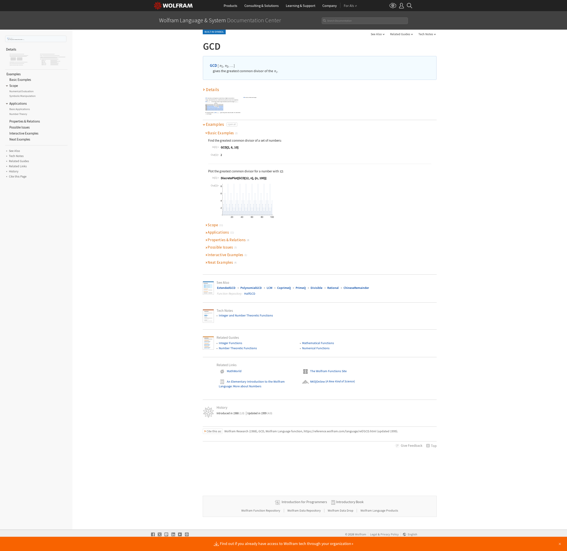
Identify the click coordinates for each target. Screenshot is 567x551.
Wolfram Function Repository (261, 510)
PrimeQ (301, 288)
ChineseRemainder (356, 288)
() (340, 382)
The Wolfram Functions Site (328, 371)
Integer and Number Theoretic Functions (246, 315)
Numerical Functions (316, 348)
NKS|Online (317, 382)
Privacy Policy (390, 534)
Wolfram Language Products (379, 510)
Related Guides (400, 34)
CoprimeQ (284, 288)
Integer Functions (230, 343)
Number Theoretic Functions (238, 348)
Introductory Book (350, 502)
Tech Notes (425, 34)
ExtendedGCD (226, 288)
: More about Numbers (246, 386)
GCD (7, 38)
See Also (376, 34)
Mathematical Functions (318, 343)
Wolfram (360, 534)
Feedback (411, 445)
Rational (333, 288)
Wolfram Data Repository (304, 510)
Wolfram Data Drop (341, 510)
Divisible (316, 288)
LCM (269, 288)
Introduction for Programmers (304, 502)
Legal (373, 534)
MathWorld (234, 371)
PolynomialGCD (251, 288)
